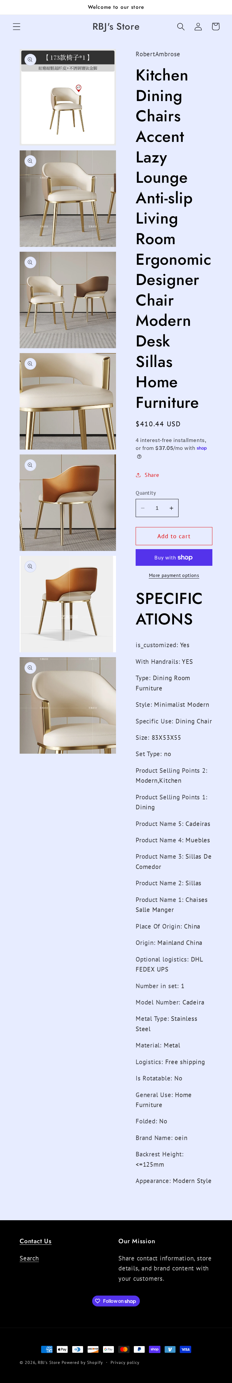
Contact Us (36, 1241)
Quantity (146, 493)
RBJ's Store (49, 1362)
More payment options (174, 575)
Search (29, 1258)
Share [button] (152, 474)
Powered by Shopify (82, 1362)
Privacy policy (125, 1362)
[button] (16, 26)
